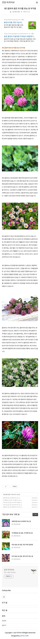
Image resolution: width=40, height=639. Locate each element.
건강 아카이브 (9, 570)
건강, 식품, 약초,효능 (10, 572)
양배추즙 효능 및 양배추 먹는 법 (10, 498)
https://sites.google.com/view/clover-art (17, 33)
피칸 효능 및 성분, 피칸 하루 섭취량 (11, 502)
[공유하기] (8, 486)
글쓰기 (4, 625)
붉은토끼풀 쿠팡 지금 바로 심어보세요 (13, 23)
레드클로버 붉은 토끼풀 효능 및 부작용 (20, 8)
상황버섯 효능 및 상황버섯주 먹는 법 (11, 507)
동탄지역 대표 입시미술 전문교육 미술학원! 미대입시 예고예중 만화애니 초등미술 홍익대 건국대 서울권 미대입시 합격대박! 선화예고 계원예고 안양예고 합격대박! (20, 40)
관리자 (4, 621)
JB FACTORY (24, 636)
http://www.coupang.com (12, 19)
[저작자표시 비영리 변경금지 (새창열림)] (21, 486)
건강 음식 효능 (16, 12)
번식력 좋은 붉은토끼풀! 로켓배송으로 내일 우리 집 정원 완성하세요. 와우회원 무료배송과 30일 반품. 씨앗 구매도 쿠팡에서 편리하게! (14, 26)
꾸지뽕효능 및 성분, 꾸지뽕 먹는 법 (11, 500)
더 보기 (35, 514)
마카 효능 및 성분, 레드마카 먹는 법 (11, 505)
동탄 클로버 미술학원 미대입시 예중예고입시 (19, 37)
